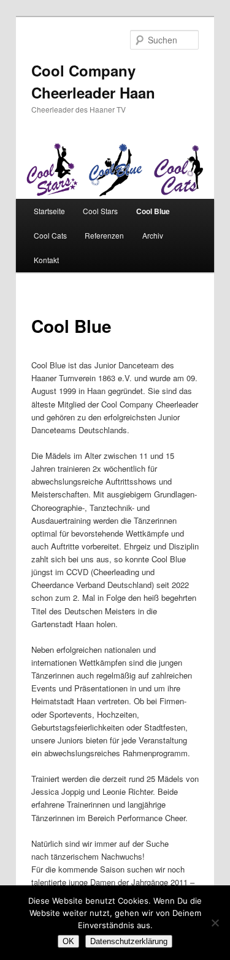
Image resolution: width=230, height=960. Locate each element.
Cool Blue (153, 211)
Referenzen (104, 235)
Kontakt (46, 260)
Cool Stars (100, 211)
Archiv (152, 235)
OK (68, 941)
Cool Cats (50, 235)
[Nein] (215, 923)
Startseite (49, 211)
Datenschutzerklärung (128, 941)
